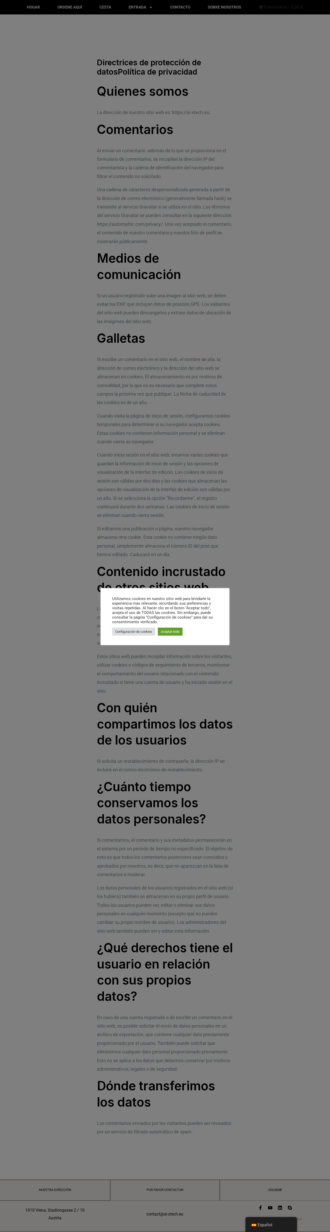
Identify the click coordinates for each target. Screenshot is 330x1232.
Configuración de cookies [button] (133, 632)
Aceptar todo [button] (170, 632)
